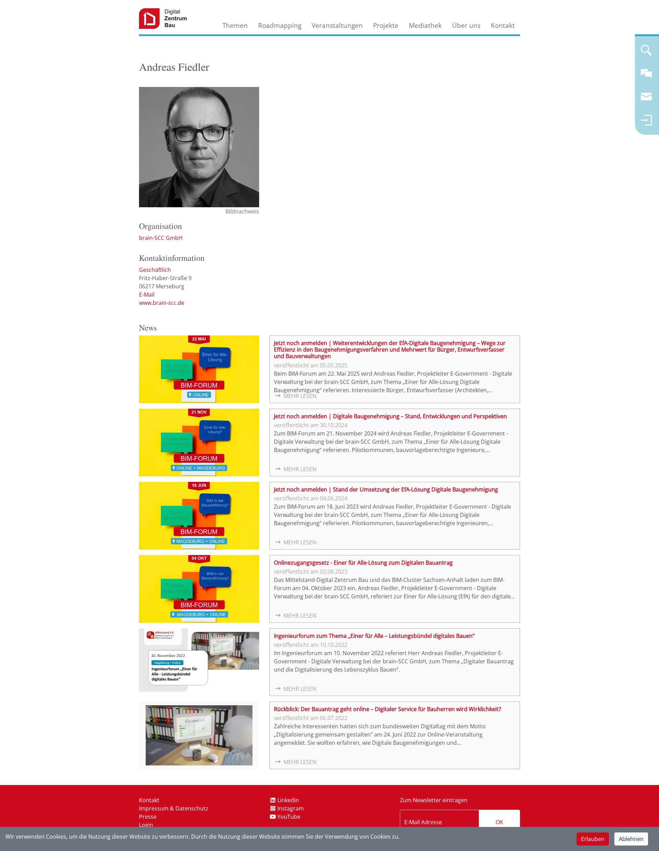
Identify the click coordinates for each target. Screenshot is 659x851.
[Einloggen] (646, 123)
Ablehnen (631, 839)
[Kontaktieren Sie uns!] (646, 76)
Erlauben (592, 839)
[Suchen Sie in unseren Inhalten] (646, 53)
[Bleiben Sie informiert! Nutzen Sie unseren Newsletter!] (646, 99)
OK (499, 822)
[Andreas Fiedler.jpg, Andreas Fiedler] (199, 147)
